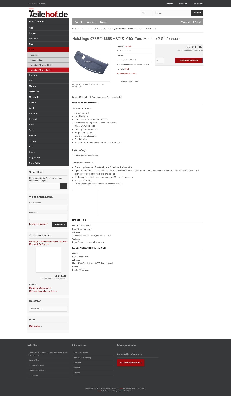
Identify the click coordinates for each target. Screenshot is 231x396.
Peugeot (33, 113)
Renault (33, 119)
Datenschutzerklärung (37, 370)
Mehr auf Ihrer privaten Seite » (43, 291)
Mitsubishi (34, 97)
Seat (31, 130)
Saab (31, 124)
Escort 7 (34, 55)
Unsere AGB (34, 360)
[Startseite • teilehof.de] (48, 12)
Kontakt (78, 22)
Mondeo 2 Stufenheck (41, 70)
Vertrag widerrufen (81, 353)
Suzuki (32, 135)
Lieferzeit (77, 363)
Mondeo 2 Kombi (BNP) (41, 65)
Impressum (91, 22)
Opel (31, 108)
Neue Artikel (35, 163)
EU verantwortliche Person (126, 73)
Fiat (31, 44)
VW (31, 146)
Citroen (32, 33)
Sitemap (77, 373)
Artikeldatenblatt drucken (130, 81)
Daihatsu (33, 38)
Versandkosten (198, 50)
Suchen (197, 13)
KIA (31, 80)
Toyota (32, 141)
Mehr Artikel (34, 326)
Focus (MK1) (36, 60)
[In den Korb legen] (63, 186)
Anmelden (59, 224)
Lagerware (34, 157)
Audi (31, 27)
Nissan (32, 102)
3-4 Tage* (128, 46)
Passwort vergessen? (38, 224)
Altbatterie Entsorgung (82, 358)
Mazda (32, 86)
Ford (127, 69)
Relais (32, 152)
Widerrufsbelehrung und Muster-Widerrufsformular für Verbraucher (47, 354)
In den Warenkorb (189, 60)
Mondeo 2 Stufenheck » (40, 288)
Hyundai (33, 75)
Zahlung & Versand (36, 365)
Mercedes (34, 91)
